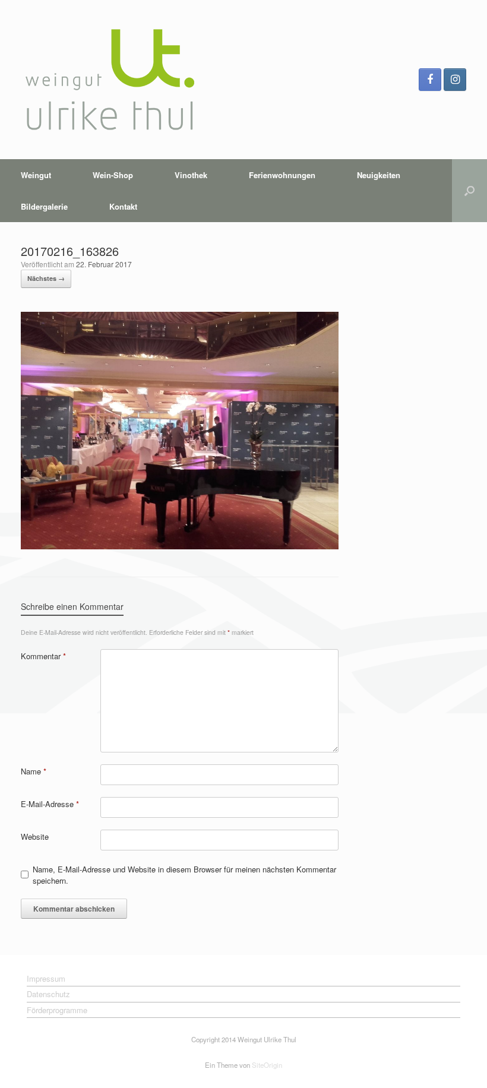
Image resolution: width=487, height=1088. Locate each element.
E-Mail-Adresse (50, 803)
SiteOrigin (267, 1065)
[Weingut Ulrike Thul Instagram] (455, 79)
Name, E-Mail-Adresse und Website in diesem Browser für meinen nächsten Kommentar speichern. (184, 875)
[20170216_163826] (180, 546)
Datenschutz (48, 994)
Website (35, 836)
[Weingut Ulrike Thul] (110, 79)
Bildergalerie (44, 206)
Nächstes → (46, 278)
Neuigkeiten (378, 175)
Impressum (46, 978)
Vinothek (191, 175)
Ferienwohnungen (282, 175)
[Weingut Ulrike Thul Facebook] (430, 79)
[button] (469, 190)
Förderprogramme (57, 1010)
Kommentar (43, 656)
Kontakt (123, 206)
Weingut (36, 175)
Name (33, 771)
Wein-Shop (113, 175)
